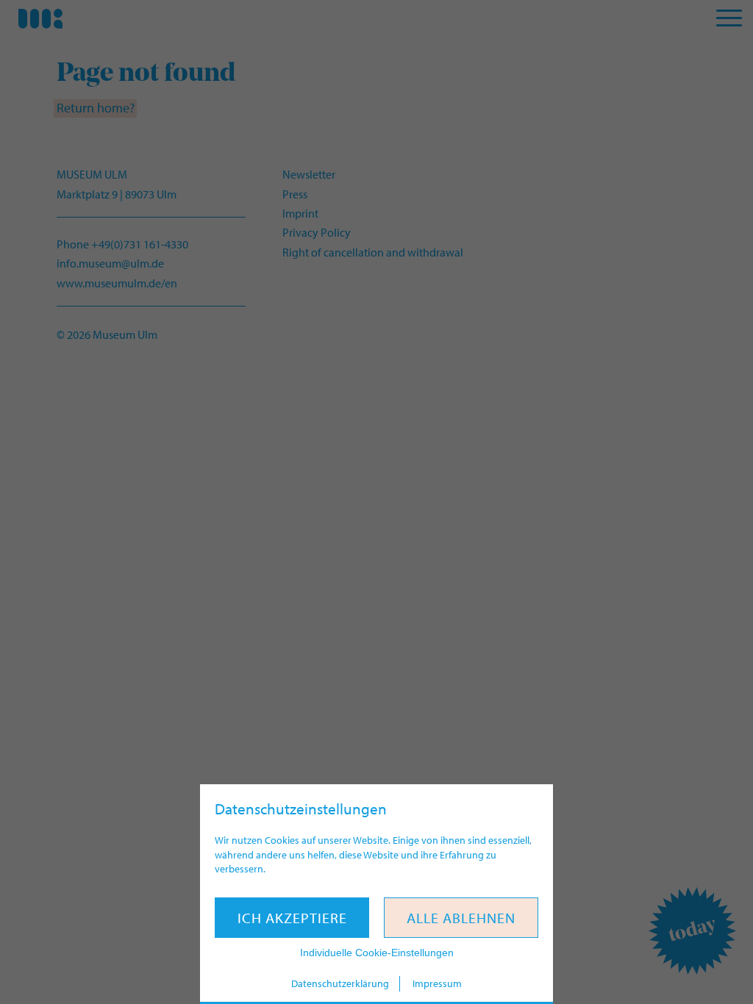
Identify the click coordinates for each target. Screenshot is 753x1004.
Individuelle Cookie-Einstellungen (377, 952)
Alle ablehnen (461, 917)
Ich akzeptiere (292, 917)
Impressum (437, 983)
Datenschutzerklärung (340, 983)
